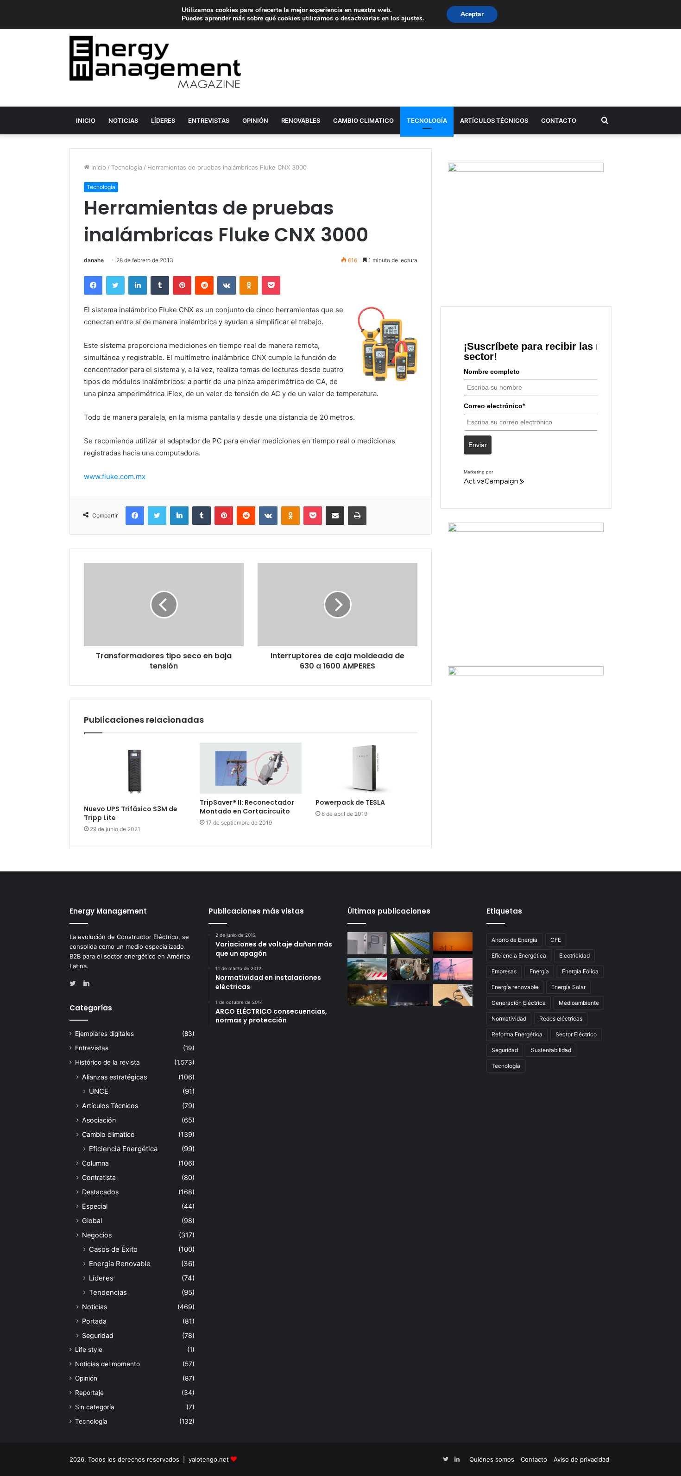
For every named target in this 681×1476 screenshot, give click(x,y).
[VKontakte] (226, 285)
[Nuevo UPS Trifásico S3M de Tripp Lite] (135, 771)
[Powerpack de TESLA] (366, 768)
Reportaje (89, 1392)
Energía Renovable (120, 1263)
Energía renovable (515, 987)
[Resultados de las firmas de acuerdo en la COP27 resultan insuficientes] (410, 969)
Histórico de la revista (107, 1062)
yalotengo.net (209, 1459)
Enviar (477, 444)
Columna (95, 1163)
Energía (539, 971)
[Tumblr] (160, 285)
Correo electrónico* (494, 406)
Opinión (255, 120)
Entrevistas (208, 120)
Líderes (163, 120)
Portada (94, 1321)
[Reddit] (204, 285)
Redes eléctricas (560, 1018)
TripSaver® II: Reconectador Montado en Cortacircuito (247, 807)
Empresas (504, 971)
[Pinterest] (182, 285)
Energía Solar (568, 987)
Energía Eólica (580, 971)
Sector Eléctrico (576, 1034)
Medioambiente (579, 1002)
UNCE (98, 1091)
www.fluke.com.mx (114, 476)
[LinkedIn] (137, 285)
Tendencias (108, 1292)
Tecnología (427, 120)
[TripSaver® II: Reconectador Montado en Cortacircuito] (251, 768)
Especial (94, 1206)
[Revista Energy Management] (155, 62)
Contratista (99, 1177)
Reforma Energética (517, 1034)
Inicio (85, 120)
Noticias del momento (107, 1364)
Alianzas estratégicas (114, 1077)
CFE (555, 939)
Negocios (97, 1235)
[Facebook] (93, 285)
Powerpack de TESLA (350, 802)
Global (92, 1220)
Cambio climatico (363, 120)
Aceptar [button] (472, 14)
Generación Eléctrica (519, 1002)
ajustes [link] (411, 18)
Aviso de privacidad (581, 1459)
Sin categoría (94, 1407)
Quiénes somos (491, 1459)
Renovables (300, 120)
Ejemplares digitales (104, 1033)
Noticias (123, 120)
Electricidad (574, 955)
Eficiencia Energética (123, 1148)
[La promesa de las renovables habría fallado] (410, 943)
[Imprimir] (357, 515)
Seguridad (98, 1335)
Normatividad (509, 1018)
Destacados (100, 1192)
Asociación (99, 1120)
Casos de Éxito (113, 1249)
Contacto (558, 120)
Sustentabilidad (551, 1050)
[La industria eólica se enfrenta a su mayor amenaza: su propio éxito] (453, 943)
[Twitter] (115, 285)
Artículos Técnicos (494, 120)
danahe (94, 260)
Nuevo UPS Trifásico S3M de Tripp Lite (130, 813)
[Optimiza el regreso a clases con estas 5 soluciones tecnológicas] (453, 995)
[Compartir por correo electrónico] (335, 515)
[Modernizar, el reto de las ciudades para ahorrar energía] (367, 995)
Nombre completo (492, 371)
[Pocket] (271, 285)
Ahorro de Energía (514, 939)
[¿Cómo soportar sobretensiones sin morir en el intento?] (410, 995)
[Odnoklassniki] (249, 285)
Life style (88, 1349)
